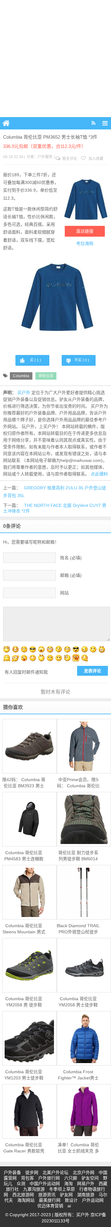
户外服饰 (45, 157)
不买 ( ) (81, 360)
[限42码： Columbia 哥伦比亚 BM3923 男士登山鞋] (29, 746)
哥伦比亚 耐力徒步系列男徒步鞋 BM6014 (78, 855)
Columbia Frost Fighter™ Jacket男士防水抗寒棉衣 (78, 1075)
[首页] (6, 123)
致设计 (71, 1200)
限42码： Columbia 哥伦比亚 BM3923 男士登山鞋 (23, 783)
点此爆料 (99, 473)
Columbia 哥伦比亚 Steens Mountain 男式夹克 (23, 929)
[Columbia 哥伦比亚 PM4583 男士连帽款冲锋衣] (29, 819)
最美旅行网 (49, 1200)
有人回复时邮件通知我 (26, 672)
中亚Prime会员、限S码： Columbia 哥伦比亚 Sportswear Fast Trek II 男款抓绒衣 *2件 (78, 783)
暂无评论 (69, 159)
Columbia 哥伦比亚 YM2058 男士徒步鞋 (78, 1001)
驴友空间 (90, 1178)
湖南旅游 (85, 1194)
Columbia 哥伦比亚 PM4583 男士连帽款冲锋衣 (23, 856)
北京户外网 (83, 1172)
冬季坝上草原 (62, 1189)
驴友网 (66, 1194)
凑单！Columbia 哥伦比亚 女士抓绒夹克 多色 (78, 1148)
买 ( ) (35, 360)
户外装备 (12, 1172)
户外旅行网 (49, 1178)
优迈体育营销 (50, 1205)
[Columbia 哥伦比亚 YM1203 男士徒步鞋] (29, 1038)
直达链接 (84, 231)
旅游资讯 (47, 1194)
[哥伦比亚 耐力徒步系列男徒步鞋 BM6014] (84, 819)
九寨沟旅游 (34, 1189)
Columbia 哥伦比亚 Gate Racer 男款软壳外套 (23, 1148)
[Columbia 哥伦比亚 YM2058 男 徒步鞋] (29, 965)
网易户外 (85, 1183)
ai (69, 1205)
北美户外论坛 (55, 1172)
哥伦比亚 (46, 376)
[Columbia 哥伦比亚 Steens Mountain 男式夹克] (29, 892)
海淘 (68, 1183)
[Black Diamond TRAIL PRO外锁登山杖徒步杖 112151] (84, 892)
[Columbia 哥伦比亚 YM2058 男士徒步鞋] (84, 965)
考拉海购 (84, 243)
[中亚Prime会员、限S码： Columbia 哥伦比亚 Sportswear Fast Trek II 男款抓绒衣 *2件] (84, 746)
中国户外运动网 (45, 1183)
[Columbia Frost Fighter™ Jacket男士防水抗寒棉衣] (84, 1038)
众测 (21, 1183)
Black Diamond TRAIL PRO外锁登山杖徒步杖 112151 (78, 929)
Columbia (21, 376)
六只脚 (70, 1178)
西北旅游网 (23, 1194)
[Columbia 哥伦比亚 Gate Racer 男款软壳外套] (29, 1111)
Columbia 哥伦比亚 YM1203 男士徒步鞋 (23, 1074)
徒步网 (31, 1172)
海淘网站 (26, 1200)
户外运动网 (93, 1200)
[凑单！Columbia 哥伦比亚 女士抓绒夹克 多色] (84, 1111)
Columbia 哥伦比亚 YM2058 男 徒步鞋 (23, 1001)
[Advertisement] (55, 58)
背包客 (27, 1178)
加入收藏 (95, 159)
